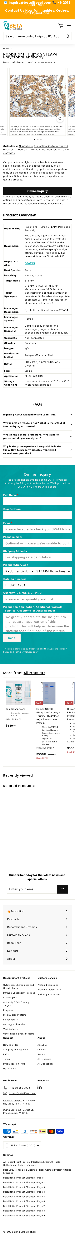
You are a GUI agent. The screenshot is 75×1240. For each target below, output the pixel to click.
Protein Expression (48, 985)
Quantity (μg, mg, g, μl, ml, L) (22, 592)
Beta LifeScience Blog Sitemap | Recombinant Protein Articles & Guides (37, 1171)
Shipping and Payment (15, 1049)
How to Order (10, 1045)
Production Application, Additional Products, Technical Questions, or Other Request (33, 608)
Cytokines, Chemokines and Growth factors (18, 987)
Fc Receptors (10, 1019)
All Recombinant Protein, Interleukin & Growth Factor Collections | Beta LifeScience (32, 1164)
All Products (34, 673)
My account (9, 1068)
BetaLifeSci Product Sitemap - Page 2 (24, 1182)
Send (12, 637)
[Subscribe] (62, 889)
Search (41, 1054)
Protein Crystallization (50, 989)
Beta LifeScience (13, 62)
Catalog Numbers (15, 578)
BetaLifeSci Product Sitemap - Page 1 (24, 1177)
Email (7, 523)
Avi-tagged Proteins (14, 1024)
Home (6, 48)
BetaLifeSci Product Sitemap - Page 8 (24, 1210)
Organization (12, 508)
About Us (43, 1045)
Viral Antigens (10, 1029)
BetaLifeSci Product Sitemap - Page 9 (24, 1215)
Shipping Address (15, 551)
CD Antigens (10, 997)
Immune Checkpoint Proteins (19, 992)
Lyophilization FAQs (14, 1063)
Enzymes (8, 1010)
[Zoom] (59, 118)
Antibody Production (49, 994)
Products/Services (15, 564)
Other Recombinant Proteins (18, 1033)
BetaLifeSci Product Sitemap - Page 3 (24, 1187)
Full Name (10, 495)
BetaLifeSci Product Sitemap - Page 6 (24, 1201)
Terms (6, 1059)
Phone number (12, 536)
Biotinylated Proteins (15, 1014)
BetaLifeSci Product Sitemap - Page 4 (24, 1191)
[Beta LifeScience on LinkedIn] (40, 1087)
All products (26, 146)
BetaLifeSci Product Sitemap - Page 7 (24, 1206)
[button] (37, 215)
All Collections (46, 1063)
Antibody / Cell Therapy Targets (16, 1004)
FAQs (6, 1054)
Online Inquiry (37, 191)
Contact (42, 1049)
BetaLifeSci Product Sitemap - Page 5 (24, 1196)
